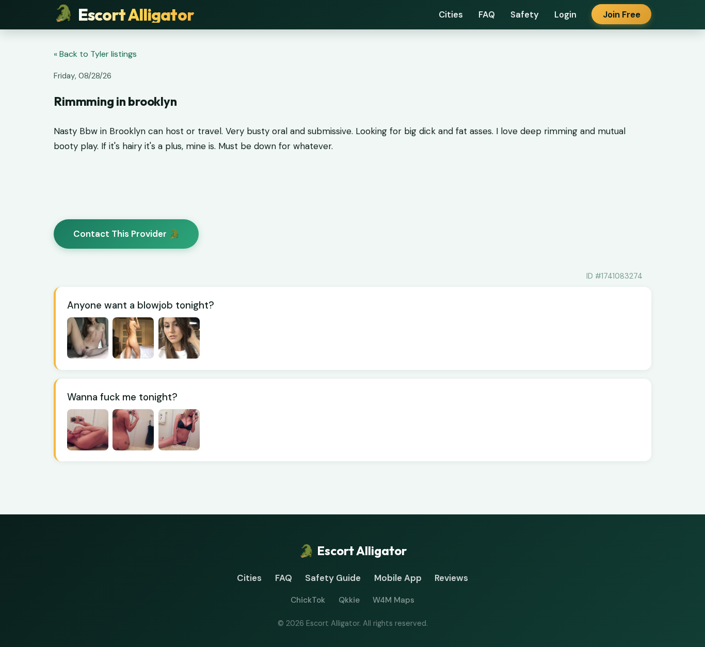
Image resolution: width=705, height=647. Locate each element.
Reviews (451, 578)
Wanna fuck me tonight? (122, 397)
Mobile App (398, 578)
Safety (524, 14)
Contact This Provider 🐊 (126, 233)
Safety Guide (333, 578)
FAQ (486, 14)
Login (565, 14)
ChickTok (308, 600)
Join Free (621, 14)
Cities (451, 14)
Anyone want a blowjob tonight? (140, 305)
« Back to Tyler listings (95, 53)
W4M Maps (393, 600)
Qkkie (349, 600)
